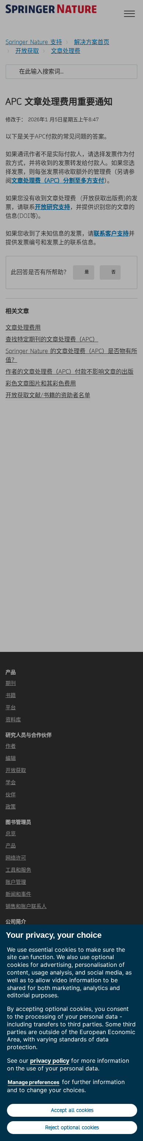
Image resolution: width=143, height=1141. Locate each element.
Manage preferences (33, 1082)
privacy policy (49, 1060)
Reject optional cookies (72, 1127)
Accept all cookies (72, 1110)
